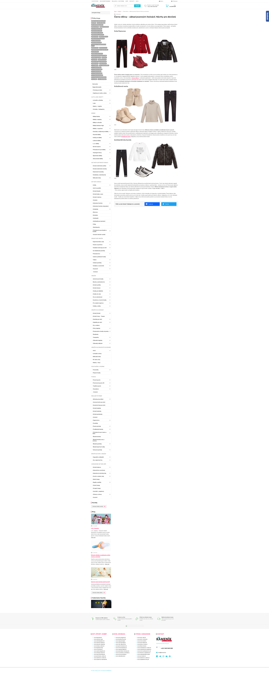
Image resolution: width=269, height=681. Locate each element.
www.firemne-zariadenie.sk (143, 652)
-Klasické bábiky (97, 134)
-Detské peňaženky (97, 414)
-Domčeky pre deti (97, 319)
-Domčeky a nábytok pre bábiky (101, 131)
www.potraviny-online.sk (100, 656)
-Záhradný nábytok (97, 343)
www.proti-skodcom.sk (121, 646)
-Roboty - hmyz (96, 362)
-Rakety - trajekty (97, 106)
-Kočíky (94, 185)
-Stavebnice (96, 389)
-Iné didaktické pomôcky (99, 250)
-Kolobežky (95, 209)
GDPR (126, 1)
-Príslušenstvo (96, 253)
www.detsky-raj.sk (98, 639)
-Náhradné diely (97, 178)
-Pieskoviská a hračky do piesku (101, 331)
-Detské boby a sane (98, 194)
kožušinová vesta (125, 136)
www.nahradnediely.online (143, 654)
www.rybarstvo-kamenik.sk (100, 659)
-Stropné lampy (97, 488)
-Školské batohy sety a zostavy (98, 440)
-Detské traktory (97, 197)
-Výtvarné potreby (97, 450)
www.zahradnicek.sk (120, 656)
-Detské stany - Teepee (99, 316)
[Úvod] (102, 6)
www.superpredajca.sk (121, 649)
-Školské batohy (97, 436)
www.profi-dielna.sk (142, 642)
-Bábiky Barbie (96, 116)
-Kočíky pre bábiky (97, 137)
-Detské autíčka (97, 285)
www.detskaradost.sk (99, 641)
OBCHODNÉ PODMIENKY (105, 1)
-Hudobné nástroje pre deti (100, 247)
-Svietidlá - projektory (98, 491)
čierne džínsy (135, 78)
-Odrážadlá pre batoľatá (99, 221)
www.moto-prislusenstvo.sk (144, 651)
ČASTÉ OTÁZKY (95, 1)
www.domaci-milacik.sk (99, 644)
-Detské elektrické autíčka (99, 166)
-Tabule (94, 259)
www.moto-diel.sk (141, 641)
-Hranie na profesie (97, 244)
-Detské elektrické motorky (100, 169)
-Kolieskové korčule (97, 203)
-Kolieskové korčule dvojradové (101, 206)
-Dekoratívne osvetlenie (99, 470)
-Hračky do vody (97, 294)
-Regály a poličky (97, 482)
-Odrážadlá (95, 218)
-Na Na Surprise (97, 146)
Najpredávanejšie (97, 87)
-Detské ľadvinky (97, 411)
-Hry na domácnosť (97, 297)
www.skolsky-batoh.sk (99, 652)
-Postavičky (95, 370)
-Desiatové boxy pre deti (99, 405)
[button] (123, 659)
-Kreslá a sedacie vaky (98, 476)
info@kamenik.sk (162, 652)
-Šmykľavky (95, 334)
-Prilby (94, 224)
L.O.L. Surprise (95, 528)
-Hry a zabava (96, 325)
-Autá (94, 350)
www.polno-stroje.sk (142, 644)
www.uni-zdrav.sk (141, 656)
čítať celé (93, 537)
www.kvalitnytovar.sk (121, 639)
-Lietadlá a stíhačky (98, 100)
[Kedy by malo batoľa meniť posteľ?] (101, 573)
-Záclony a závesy (97, 494)
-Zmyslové (95, 268)
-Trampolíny (96, 337)
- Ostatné (95, 272)
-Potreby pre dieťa (97, 90)
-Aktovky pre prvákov (98, 399)
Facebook (150, 204)
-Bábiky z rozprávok (97, 128)
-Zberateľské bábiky (98, 158)
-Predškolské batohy (98, 429)
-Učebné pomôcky (97, 262)
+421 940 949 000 (152, 6)
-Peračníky (95, 423)
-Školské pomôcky (97, 444)
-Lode (94, 103)
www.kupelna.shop (98, 647)
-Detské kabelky (97, 408)
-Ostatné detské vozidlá (99, 234)
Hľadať (137, 6)
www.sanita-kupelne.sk (99, 651)
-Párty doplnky (96, 328)
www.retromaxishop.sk (121, 647)
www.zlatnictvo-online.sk (100, 657)
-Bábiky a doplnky (97, 119)
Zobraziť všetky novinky (98, 506)
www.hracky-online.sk (99, 646)
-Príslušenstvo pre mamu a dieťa (99, 433)
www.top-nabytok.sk (121, 644)
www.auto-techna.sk (142, 639)
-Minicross (95, 212)
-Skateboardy (96, 227)
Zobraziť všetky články (97, 592)
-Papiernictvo (96, 420)
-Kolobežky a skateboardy (99, 175)
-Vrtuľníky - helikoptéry (98, 109)
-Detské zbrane (96, 288)
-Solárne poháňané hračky (99, 256)
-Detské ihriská (96, 313)
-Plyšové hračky (96, 373)
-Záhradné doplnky (97, 340)
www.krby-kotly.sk (141, 646)
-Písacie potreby (97, 426)
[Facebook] (157, 656)
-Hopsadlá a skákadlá (98, 457)
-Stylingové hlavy (97, 152)
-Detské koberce (97, 467)
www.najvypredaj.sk (120, 641)
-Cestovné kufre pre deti (99, 402)
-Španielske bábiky (97, 155)
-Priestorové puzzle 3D (98, 383)
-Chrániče (95, 200)
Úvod (115, 11)
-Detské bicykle (96, 191)
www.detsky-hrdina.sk (99, 642)
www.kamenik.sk (98, 637)
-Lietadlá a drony (97, 353)
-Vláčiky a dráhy (97, 306)
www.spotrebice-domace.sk (122, 651)
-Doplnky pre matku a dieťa (100, 93)
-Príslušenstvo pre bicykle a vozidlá (100, 231)
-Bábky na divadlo (97, 122)
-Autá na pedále (97, 188)
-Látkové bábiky (97, 140)
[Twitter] (161, 656)
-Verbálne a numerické (98, 265)
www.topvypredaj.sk (121, 642)
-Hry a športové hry (97, 460)
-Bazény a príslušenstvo (99, 282)
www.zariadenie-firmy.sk (143, 659)
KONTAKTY (132, 1)
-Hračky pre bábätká (98, 291)
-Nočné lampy (96, 479)
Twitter (167, 204)
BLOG (137, 1)
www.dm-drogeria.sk (121, 637)
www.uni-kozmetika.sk (121, 654)
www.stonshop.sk (98, 649)
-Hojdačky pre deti (97, 322)
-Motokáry (95, 215)
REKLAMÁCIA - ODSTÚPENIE (118, 1)
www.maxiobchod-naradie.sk (144, 649)
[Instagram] (164, 656)
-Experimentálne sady (98, 241)
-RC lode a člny (96, 359)
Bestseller (95, 84)
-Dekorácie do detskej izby (99, 473)
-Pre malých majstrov (98, 303)
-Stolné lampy (96, 485)
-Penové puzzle (96, 380)
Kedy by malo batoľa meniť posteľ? (100, 582)
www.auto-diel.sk (141, 637)
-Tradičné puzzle (97, 386)
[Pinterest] (170, 656)
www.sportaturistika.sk (99, 654)
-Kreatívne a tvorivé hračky (99, 300)
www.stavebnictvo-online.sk (144, 647)
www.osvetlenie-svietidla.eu (122, 652)
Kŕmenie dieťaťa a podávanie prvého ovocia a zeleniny (100, 556)
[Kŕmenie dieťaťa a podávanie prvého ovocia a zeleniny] (101, 546)
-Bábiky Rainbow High (98, 125)
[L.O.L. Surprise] (101, 519)
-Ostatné (95, 417)
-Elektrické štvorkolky (98, 172)
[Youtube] (167, 656)
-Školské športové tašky (99, 447)
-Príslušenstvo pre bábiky (99, 149)
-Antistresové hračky (98, 279)
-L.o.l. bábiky (96, 143)
